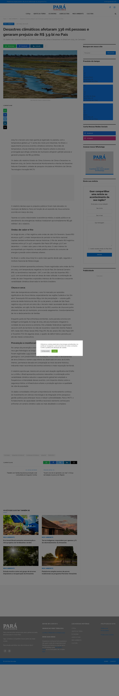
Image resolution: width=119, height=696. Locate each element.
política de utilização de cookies (56, 347)
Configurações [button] (45, 351)
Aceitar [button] (55, 351)
